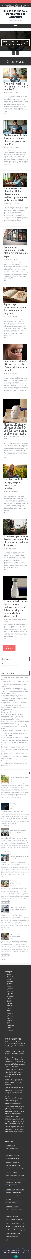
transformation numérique (13, 1233)
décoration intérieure (19, 1179)
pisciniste (15, 1216)
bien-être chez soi (17, 1165)
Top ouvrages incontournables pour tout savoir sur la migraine (15, 308)
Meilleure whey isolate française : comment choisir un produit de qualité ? (15, 139)
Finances (13, 905)
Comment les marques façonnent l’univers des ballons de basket (14, 1053)
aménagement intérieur (12, 1155)
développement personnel (13, 1182)
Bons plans (10, 981)
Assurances (10, 978)
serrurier (8, 1226)
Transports (10, 1030)
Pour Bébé (10, 1017)
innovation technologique (12, 1202)
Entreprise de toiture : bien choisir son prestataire (16, 740)
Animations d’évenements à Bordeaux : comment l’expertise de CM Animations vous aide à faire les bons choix (15, 707)
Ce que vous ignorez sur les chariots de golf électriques (14, 1092)
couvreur (21, 1175)
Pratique (9, 1018)
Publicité (9, 1020)
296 (5, 959)
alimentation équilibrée (12, 1148)
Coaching (9, 983)
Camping (14, 1172)
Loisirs (8, 1007)
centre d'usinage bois (11, 1175)
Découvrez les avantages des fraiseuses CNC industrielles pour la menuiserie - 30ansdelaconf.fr (14, 1118)
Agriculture (10, 976)
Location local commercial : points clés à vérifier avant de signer (16, 251)
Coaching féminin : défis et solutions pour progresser (14, 1082)
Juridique (9, 1001)
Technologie (10, 1025)
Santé (6, 114)
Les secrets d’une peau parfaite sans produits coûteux (15, 1045)
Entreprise (10, 988)
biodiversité (20, 1169)
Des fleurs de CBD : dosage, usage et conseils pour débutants (14, 483)
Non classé (10, 1013)
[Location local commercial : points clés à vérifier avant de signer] (15, 237)
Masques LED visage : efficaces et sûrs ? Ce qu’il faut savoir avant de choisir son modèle (15, 428)
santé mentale (16, 1223)
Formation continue (11, 1185)
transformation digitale (17, 1230)
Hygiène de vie (21, 1196)
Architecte (8, 1162)
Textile (9, 1027)
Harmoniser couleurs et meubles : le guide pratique (13, 1074)
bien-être (8, 1165)
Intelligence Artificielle (12, 1206)
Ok (16, 1256)
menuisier (8, 1213)
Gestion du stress (10, 1196)
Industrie (9, 995)
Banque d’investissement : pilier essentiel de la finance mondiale (18, 908)
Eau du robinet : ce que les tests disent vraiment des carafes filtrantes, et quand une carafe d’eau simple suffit (16, 608)
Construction (10, 984)
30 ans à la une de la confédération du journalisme (15, 14)
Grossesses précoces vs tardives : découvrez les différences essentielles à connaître (16, 540)
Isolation (9, 1000)
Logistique (10, 1005)
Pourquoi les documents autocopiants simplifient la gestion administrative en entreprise (14, 1102)
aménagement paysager (12, 1158)
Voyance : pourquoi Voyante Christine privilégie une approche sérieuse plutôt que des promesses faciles (14, 726)
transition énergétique (12, 1236)
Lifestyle (9, 1003)
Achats (9, 974)
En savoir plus (5, 800)
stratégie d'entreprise (18, 1226)
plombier (8, 1223)
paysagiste (9, 1216)
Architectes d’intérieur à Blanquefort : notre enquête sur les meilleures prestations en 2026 (15, 45)
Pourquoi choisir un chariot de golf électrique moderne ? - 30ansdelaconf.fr (14, 1088)
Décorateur (9, 1179)
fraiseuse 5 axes (10, 1189)
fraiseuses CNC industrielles (13, 1192)
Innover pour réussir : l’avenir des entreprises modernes (18, 831)
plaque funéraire (10, 1219)
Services (9, 1023)
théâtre (8, 1230)
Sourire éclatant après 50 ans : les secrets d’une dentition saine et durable (16, 365)
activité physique (10, 1145)
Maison (12, 854)
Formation (10, 991)
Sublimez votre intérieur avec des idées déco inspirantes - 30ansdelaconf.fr (14, 1071)
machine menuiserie (11, 1209)
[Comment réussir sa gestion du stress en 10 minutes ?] (15, 75)
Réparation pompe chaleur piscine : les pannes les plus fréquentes (19, 857)
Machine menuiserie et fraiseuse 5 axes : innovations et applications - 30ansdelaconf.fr (14, 1127)
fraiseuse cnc (20, 1189)
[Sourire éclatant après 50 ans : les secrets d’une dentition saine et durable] (15, 351)
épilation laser (9, 1240)
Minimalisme (16, 1213)
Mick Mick (17, 92)
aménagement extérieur (12, 1152)
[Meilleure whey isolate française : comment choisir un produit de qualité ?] (15, 126)
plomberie (19, 1219)
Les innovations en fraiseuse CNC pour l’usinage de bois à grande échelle (15, 1131)
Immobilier (10, 993)
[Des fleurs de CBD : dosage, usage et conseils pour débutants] (15, 470)
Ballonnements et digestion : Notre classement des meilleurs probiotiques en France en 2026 (15, 194)
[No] (29, 1253)
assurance (16, 1162)
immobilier (9, 1199)
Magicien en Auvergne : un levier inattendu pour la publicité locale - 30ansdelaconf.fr (14, 1059)
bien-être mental (10, 1169)
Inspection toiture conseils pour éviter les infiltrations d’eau (19, 882)
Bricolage (8, 1172)
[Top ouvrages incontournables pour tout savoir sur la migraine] (15, 294)
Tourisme (13, 803)
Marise (15, 316)
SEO (23, 1223)
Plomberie (10, 1015)
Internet (9, 998)
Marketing (9, 1010)
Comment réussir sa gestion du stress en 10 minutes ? (16, 86)
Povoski (17, 259)
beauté (9, 979)
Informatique (10, 996)
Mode (8, 1012)
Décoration (10, 986)
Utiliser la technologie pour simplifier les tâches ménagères (19, 935)
